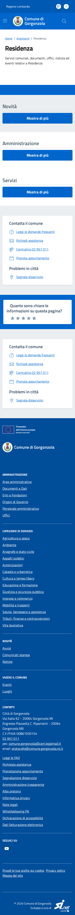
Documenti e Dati (14, 488)
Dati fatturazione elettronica (22, 824)
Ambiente (9, 544)
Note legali (10, 804)
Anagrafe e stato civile (18, 551)
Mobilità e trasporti (16, 605)
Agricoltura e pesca (16, 538)
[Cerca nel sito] (64, 21)
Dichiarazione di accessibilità (22, 817)
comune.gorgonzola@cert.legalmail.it (35, 743)
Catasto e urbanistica (17, 571)
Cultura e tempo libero (18, 578)
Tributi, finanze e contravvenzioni (26, 618)
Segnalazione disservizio (19, 777)
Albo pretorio (11, 791)
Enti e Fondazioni (14, 495)
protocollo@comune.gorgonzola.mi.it (37, 748)
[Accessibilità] (58, 6)
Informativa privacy (16, 797)
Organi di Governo (15, 501)
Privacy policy (55, 870)
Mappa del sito (12, 875)
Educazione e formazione (20, 585)
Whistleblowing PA (15, 811)
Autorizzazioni (12, 564)
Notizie (7, 661)
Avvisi (6, 648)
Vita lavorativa (12, 625)
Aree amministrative (17, 481)
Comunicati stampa (16, 654)
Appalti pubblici (13, 558)
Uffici (6, 515)
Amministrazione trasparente (23, 784)
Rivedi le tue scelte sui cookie (23, 870)
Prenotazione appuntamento (22, 771)
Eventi (7, 684)
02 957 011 (10, 738)
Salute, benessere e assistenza (24, 611)
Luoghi (7, 691)
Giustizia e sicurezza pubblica (23, 591)
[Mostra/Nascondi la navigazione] (5, 20)
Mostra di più (38, 118)
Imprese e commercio (17, 598)
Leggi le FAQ (11, 757)
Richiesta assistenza (16, 764)
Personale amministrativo (20, 508)
